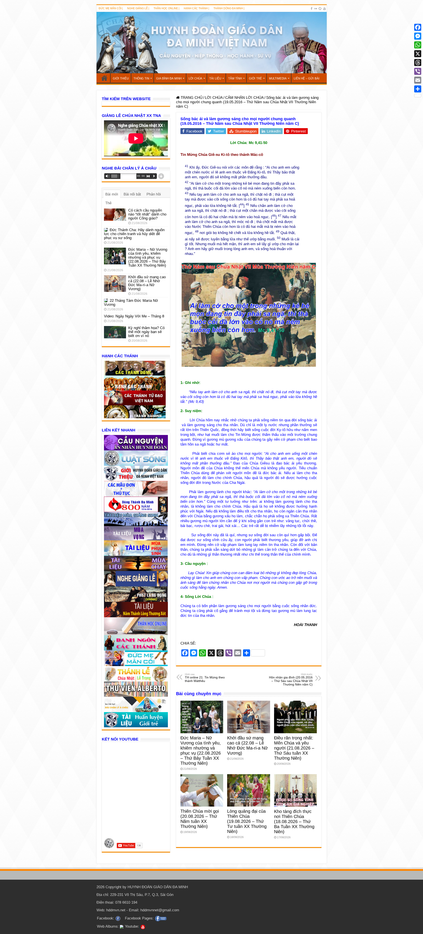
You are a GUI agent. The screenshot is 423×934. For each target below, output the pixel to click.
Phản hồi (154, 194)
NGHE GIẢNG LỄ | (138, 8)
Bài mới (111, 194)
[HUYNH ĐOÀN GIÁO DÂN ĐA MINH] (211, 42)
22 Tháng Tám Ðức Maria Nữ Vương (131, 302)
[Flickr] (315, 8)
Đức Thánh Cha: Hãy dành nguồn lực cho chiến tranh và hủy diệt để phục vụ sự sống (134, 234)
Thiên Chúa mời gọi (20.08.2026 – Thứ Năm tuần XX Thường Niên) (199, 819)
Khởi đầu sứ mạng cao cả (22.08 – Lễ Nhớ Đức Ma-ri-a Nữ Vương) (247, 745)
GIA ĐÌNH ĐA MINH (169, 78)
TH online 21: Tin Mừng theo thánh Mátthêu (205, 678)
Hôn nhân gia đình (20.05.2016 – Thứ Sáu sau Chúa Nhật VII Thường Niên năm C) (291, 679)
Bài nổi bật (132, 194)
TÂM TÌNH (235, 78)
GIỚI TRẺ (255, 78)
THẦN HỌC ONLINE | (166, 8)
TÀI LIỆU (215, 78)
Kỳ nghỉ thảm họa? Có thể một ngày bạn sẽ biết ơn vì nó (146, 332)
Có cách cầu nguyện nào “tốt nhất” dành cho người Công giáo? (147, 214)
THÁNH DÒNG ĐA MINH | (228, 8)
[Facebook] (311, 8)
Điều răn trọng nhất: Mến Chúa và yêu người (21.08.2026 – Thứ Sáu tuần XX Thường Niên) (294, 748)
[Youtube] (324, 8)
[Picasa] (320, 8)
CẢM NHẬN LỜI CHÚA (244, 98)
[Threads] (417, 62)
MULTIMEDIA (278, 78)
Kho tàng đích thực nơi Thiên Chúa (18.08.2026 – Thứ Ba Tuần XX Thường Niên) (294, 821)
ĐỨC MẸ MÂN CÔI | (111, 8)
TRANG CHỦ (104, 78)
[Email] (417, 80)
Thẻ (108, 203)
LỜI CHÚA (195, 78)
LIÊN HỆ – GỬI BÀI (306, 78)
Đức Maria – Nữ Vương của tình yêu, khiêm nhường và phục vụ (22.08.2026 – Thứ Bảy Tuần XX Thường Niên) (200, 750)
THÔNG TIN (141, 78)
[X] (417, 53)
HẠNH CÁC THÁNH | (196, 8)
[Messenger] (417, 36)
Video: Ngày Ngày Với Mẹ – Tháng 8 (134, 316)
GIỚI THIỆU (121, 78)
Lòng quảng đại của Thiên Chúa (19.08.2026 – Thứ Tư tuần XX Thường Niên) (247, 821)
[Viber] (417, 71)
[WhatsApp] (417, 45)
